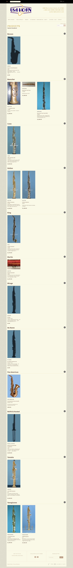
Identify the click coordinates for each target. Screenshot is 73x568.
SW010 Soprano (25, 536)
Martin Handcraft (10, 272)
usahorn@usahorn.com (56, 12)
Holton (9, 200)
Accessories (32, 19)
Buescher (9, 106)
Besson (9, 66)
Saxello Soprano (10, 246)
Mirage (9, 315)
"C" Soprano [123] (11, 108)
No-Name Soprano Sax (12, 361)
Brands (27, 19)
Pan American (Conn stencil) (13, 401)
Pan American (10, 399)
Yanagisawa (10, 534)
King (8, 244)
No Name (9, 359)
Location (51, 19)
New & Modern (11, 19)
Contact (60, 19)
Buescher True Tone (26, 90)
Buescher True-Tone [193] (42, 113)
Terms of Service (16, 564)
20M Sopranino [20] (11, 157)
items (63, 1)
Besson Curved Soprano (12, 67)
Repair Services (40, 19)
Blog (55, 19)
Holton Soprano (25, 202)
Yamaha (9, 489)
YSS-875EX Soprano (11, 491)
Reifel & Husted (11, 443)
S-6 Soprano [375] (11, 536)
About (46, 19)
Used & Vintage (20, 19)
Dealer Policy (10, 564)
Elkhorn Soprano (10, 202)
